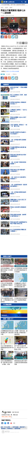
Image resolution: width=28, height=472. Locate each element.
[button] (14, 26)
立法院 (8, 74)
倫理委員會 (17, 428)
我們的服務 (15, 427)
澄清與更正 (10, 428)
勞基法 (15, 74)
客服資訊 (3, 428)
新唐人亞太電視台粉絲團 (12, 71)
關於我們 (22, 427)
